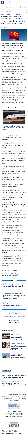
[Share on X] (13, 322)
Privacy (24, 398)
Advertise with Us (15, 396)
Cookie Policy (17, 398)
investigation (21, 316)
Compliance (9, 11)
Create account (9, 7)
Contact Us (16, 400)
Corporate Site (5, 396)
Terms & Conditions (8, 398)
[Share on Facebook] (18, 322)
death (10, 313)
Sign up (4, 274)
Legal (11, 400)
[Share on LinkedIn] (10, 322)
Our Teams (23, 396)
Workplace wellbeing (9, 316)
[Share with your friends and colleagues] (15, 322)
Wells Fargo (17, 313)
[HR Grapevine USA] (2, 2)
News (2, 11)
